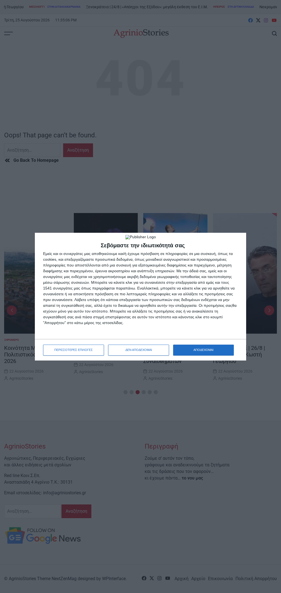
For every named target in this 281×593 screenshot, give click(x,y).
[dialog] (140, 297)
